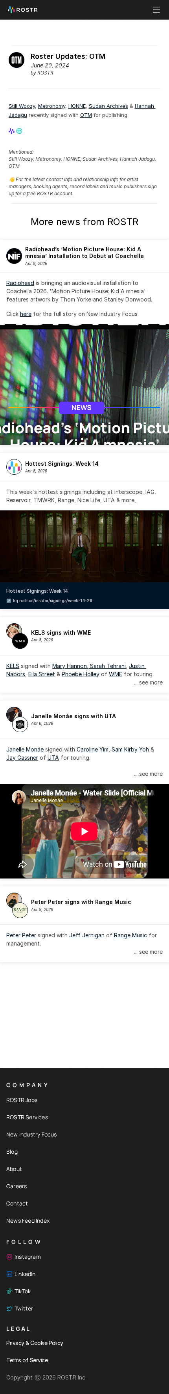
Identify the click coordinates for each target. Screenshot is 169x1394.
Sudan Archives (108, 106)
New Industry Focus (31, 1134)
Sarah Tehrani (108, 666)
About (14, 1169)
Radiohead (20, 283)
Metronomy (51, 106)
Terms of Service (27, 1360)
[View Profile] (12, 131)
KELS (12, 666)
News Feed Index (28, 1220)
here (25, 313)
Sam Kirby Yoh (130, 749)
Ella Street (41, 674)
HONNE (77, 106)
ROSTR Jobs (21, 1100)
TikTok (23, 1291)
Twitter (24, 1308)
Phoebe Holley (80, 674)
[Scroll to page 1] (81, 439)
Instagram (28, 1256)
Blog (12, 1151)
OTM (86, 115)
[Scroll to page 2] (87, 439)
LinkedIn (25, 1274)
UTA (53, 757)
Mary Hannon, (71, 666)
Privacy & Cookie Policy (34, 1343)
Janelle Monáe (25, 749)
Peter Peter (21, 935)
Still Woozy (22, 106)
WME (115, 674)
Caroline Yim (92, 749)
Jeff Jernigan (87, 935)
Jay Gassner (22, 757)
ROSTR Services (27, 1117)
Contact (17, 1203)
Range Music (130, 935)
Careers (16, 1186)
